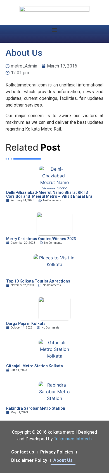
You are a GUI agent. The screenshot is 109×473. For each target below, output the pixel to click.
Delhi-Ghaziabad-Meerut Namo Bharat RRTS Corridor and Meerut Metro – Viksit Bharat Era (49, 194)
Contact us (22, 452)
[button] (54, 29)
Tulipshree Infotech (73, 438)
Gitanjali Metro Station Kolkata (34, 366)
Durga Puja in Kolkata (26, 323)
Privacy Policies (57, 452)
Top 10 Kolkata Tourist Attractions (38, 281)
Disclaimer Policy (29, 460)
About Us (63, 460)
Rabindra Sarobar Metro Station (35, 408)
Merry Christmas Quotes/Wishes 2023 (41, 238)
